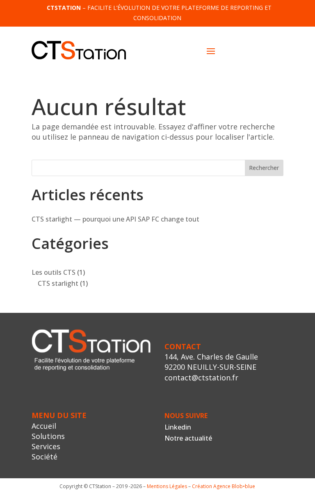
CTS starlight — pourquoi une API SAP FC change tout (115, 219)
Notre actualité (188, 438)
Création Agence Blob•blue (223, 486)
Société (44, 456)
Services (46, 446)
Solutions (48, 436)
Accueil (44, 426)
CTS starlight (58, 283)
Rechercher (264, 168)
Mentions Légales (167, 486)
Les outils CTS (53, 272)
